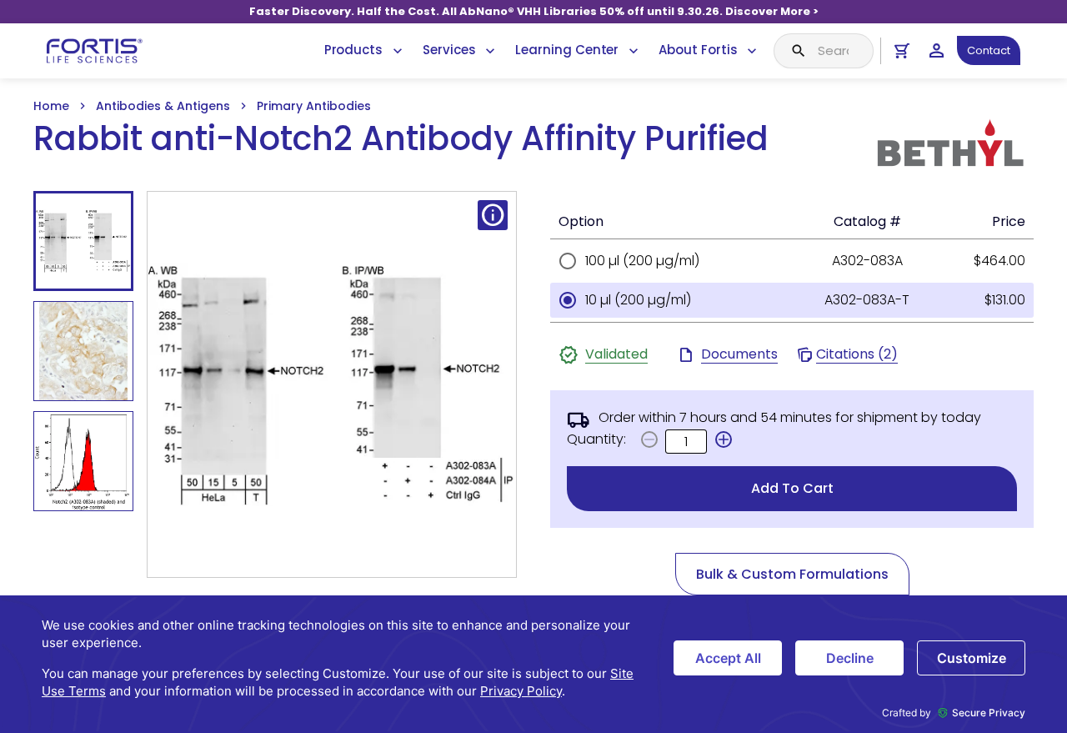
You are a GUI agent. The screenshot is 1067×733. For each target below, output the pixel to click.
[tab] (83, 241)
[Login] (936, 50)
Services (449, 49)
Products (353, 49)
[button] (723, 439)
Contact (988, 50)
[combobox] (824, 50)
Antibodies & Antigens (163, 106)
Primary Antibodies (314, 106)
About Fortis (698, 49)
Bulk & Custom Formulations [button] (792, 574)
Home (51, 106)
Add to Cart (792, 488)
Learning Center (567, 49)
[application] (533, 664)
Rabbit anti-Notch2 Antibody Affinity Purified (401, 139)
